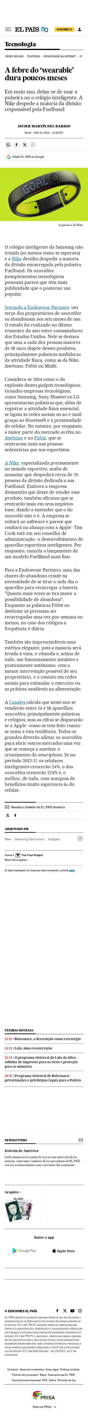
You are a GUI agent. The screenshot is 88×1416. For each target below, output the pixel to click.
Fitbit (40, 438)
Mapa (43, 1374)
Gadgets (54, 839)
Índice (52, 1380)
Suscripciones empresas (26, 1380)
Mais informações (15, 860)
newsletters (16, 1140)
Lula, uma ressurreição (33, 1048)
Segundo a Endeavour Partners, (37, 307)
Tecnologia (20, 44)
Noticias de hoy (66, 1380)
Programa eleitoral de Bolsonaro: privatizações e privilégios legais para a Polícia (43, 1078)
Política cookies (69, 1369)
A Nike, (12, 463)
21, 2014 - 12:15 (48, 132)
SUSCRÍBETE (64, 29)
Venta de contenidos (32, 1369)
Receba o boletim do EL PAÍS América (38, 807)
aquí (72, 870)
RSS (44, 1380)
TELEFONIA (33, 56)
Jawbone (14, 438)
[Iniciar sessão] (79, 29)
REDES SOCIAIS (14, 56)
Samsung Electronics (29, 839)
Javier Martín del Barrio (44, 126)
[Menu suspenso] (8, 29)
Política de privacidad (25, 1374)
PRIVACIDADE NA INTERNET (60, 56)
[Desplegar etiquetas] (80, 838)
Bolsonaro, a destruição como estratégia (48, 1039)
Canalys (18, 702)
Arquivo (12, 1192)
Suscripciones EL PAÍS (61, 1374)
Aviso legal (52, 1369)
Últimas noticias (19, 1030)
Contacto (12, 1369)
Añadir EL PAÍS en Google (28, 156)
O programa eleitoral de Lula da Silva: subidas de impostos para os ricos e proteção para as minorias (41, 1062)
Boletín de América (21, 1151)
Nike (17, 258)
